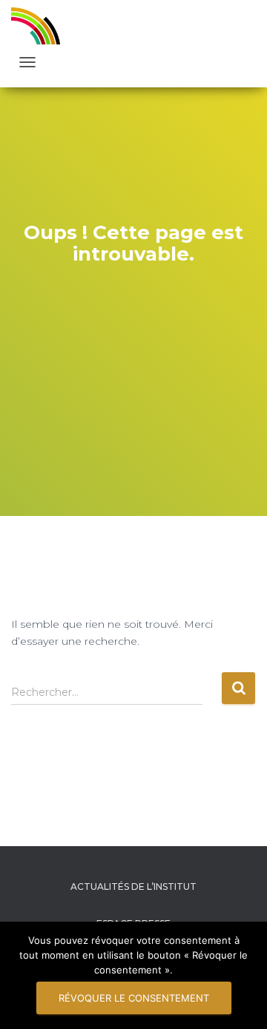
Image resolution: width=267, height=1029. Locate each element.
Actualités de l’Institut (133, 886)
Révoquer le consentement (134, 998)
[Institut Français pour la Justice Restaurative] (41, 25)
